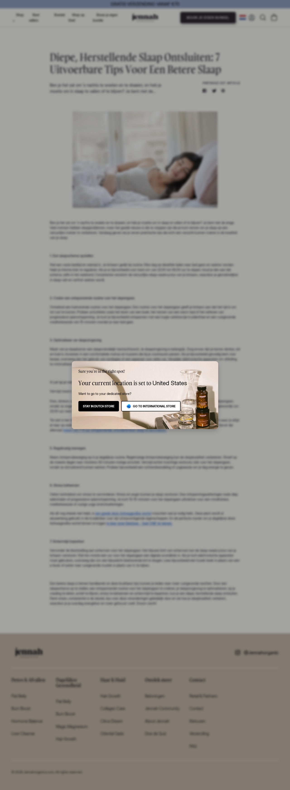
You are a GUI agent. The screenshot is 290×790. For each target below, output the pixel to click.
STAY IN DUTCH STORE (98, 406)
